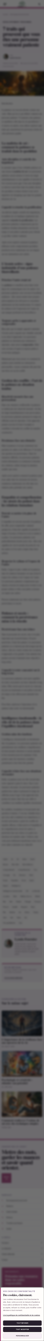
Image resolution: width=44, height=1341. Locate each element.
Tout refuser (22, 1323)
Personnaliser (22, 1336)
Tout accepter (22, 1329)
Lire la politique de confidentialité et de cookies (21, 1315)
